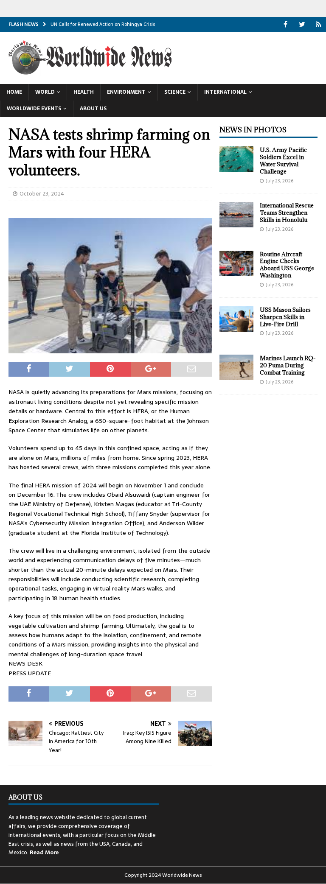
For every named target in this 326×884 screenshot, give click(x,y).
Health (83, 92)
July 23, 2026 (279, 181)
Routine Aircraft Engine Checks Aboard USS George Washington (287, 265)
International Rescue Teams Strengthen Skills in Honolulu (287, 212)
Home (14, 92)
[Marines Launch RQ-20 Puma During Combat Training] (236, 367)
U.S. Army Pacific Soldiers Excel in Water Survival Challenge (283, 160)
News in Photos (253, 129)
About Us (93, 108)
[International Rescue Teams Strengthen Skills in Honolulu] (236, 214)
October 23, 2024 (42, 193)
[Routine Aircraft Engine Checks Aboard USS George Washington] (236, 263)
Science (174, 92)
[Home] (318, 24)
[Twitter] (302, 24)
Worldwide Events (34, 108)
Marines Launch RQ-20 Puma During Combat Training (288, 365)
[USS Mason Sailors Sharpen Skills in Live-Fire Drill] (236, 319)
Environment (126, 92)
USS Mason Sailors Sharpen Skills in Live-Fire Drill (285, 317)
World (45, 92)
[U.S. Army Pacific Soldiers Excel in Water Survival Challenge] (236, 159)
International (225, 92)
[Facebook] (285, 24)
